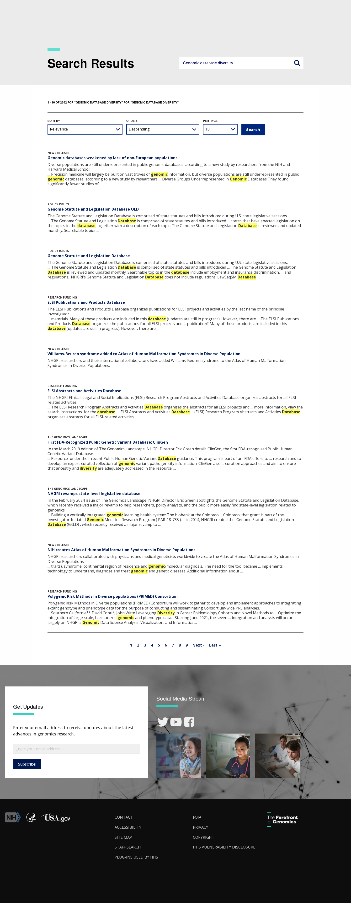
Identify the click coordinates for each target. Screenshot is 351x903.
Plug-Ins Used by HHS (136, 857)
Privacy (200, 827)
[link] (163, 722)
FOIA (197, 817)
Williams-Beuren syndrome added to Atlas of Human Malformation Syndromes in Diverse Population (144, 353)
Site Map (123, 837)
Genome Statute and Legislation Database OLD (93, 209)
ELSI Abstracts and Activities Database (84, 390)
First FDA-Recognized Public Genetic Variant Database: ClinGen (108, 442)
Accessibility (128, 827)
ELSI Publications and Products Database (86, 302)
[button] (55, 821)
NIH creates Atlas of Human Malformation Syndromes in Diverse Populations (121, 549)
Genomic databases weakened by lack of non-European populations (112, 157)
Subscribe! (27, 764)
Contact (124, 817)
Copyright (203, 837)
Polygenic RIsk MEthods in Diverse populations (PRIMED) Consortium (113, 596)
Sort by (54, 121)
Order (131, 121)
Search (297, 62)
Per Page (210, 121)
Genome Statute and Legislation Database (89, 255)
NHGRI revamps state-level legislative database (94, 493)
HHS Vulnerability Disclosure (224, 847)
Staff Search (128, 847)
